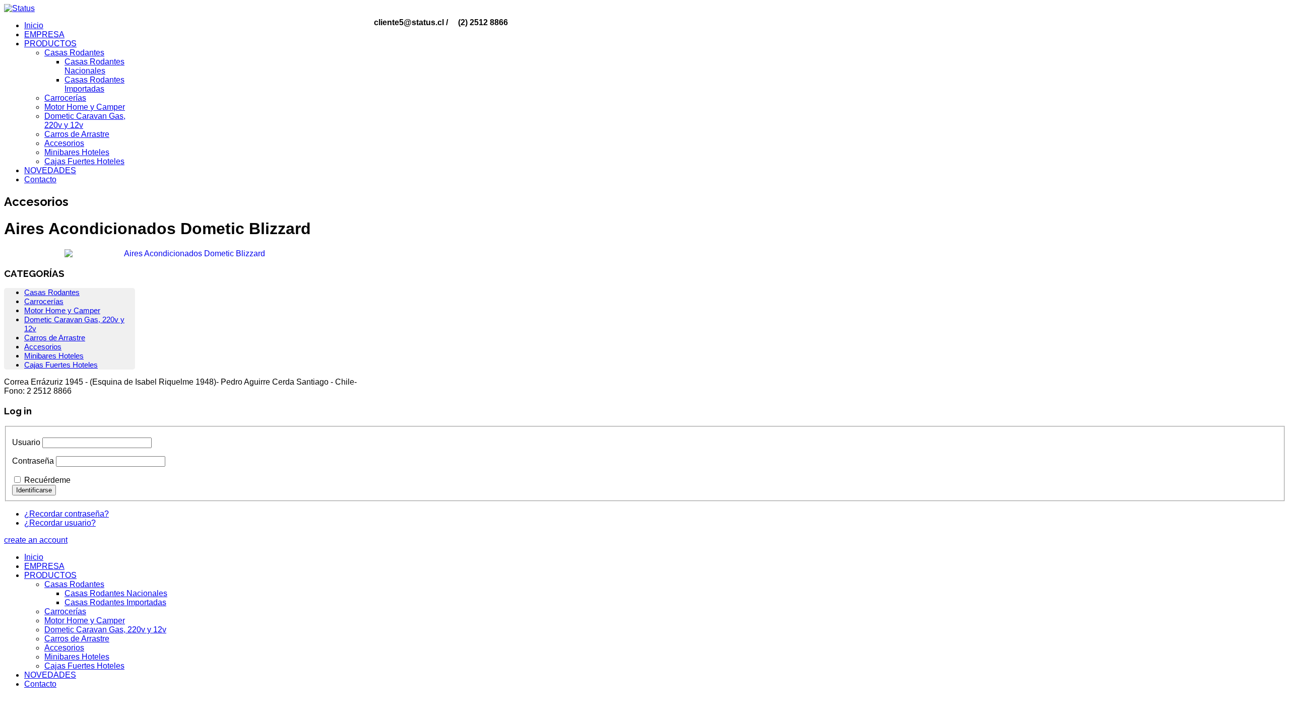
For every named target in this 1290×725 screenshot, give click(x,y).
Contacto (40, 179)
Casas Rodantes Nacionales (94, 66)
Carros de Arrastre (76, 134)
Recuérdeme (47, 480)
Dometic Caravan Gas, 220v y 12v (105, 629)
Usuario (26, 442)
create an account (36, 540)
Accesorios (64, 143)
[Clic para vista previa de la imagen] (190, 253)
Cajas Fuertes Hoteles (84, 161)
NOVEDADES (50, 170)
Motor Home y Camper (84, 107)
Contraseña (33, 461)
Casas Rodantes (74, 52)
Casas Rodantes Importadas (94, 84)
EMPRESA (44, 34)
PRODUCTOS (50, 43)
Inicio (33, 25)
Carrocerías (65, 98)
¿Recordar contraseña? (66, 514)
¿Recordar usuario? (60, 523)
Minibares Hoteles (76, 152)
